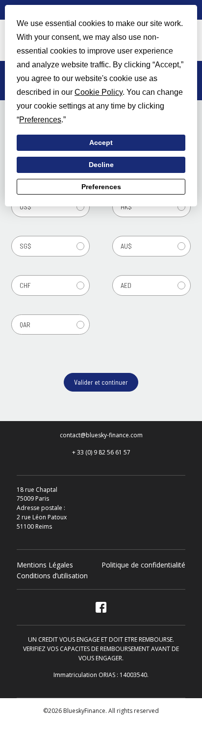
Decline (101, 165)
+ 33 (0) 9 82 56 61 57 (101, 452)
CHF (25, 285)
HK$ (126, 206)
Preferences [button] (40, 119)
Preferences (101, 187)
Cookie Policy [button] (99, 92)
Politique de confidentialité (143, 564)
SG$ (25, 246)
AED (126, 285)
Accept (101, 142)
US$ (25, 206)
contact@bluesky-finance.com (101, 435)
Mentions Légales (45, 564)
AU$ (126, 246)
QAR (25, 324)
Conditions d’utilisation (52, 575)
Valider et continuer (101, 382)
